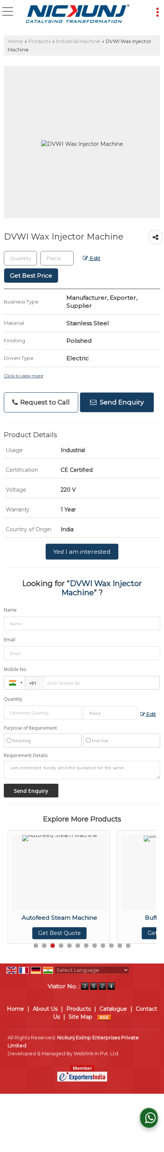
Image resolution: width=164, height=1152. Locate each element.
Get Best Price (31, 275)
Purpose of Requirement (30, 728)
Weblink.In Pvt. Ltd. (96, 1053)
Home (15, 41)
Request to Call (44, 402)
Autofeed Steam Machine (42, 917)
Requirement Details (26, 755)
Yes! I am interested (82, 551)
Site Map (80, 1016)
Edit (94, 258)
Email (9, 639)
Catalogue (113, 1008)
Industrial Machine (78, 41)
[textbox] (57, 258)
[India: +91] (14, 683)
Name (10, 610)
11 (119, 945)
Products (39, 41)
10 (111, 945)
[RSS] (104, 1016)
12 (128, 945)
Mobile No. (15, 669)
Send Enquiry (121, 402)
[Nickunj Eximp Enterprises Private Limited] (77, 14)
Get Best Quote (42, 933)
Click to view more (23, 376)
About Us (45, 1008)
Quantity (13, 699)
